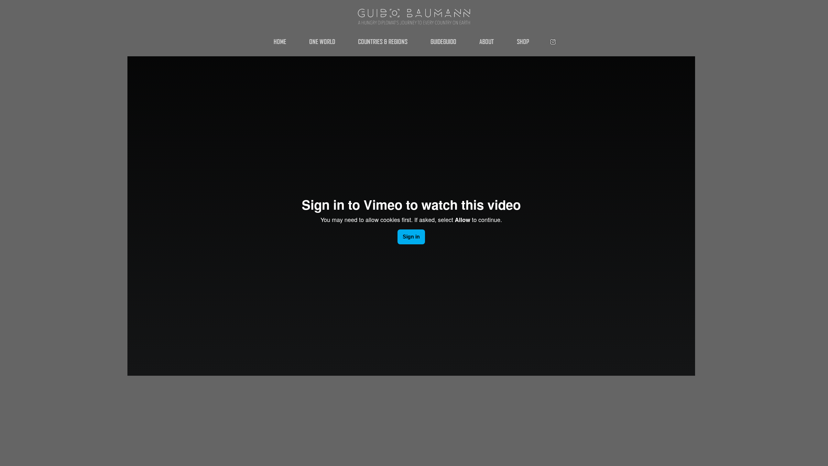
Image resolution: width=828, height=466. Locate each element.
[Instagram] (553, 42)
